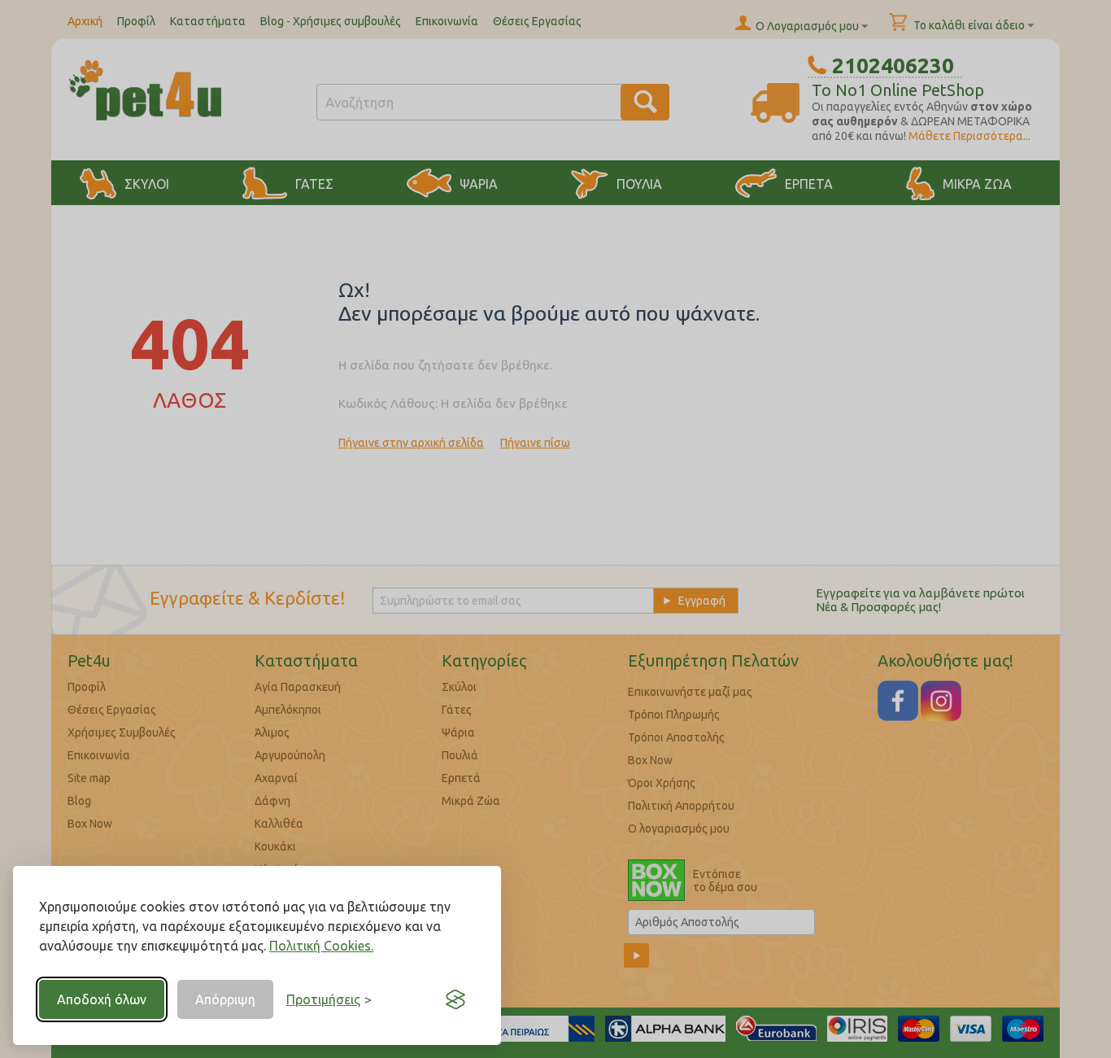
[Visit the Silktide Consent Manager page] (455, 999)
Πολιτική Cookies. (321, 945)
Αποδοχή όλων (101, 999)
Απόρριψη (225, 999)
